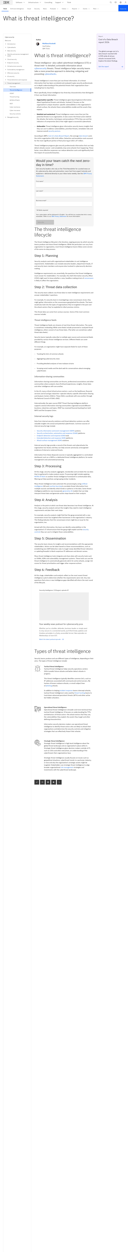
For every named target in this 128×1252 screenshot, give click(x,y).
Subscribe (41, 222)
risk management (67, 767)
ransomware (88, 278)
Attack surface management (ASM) (49, 440)
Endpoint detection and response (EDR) (51, 436)
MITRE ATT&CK (39, 477)
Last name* (39, 191)
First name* (40, 181)
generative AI (67, 491)
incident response (66, 690)
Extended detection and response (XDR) (51, 438)
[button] (120, 2)
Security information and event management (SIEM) (55, 431)
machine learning (55, 486)
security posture (54, 131)
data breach (83, 136)
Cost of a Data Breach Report (58, 136)
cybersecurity (40, 68)
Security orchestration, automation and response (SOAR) (57, 433)
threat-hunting (79, 693)
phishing (49, 686)
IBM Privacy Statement (59, 216)
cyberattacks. (50, 74)
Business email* (41, 200)
